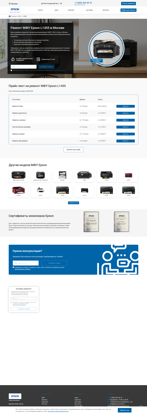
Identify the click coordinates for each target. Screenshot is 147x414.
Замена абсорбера (20, 141)
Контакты (106, 10)
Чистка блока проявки (21, 127)
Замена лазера (18, 134)
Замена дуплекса (19, 113)
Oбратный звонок (128, 10)
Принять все (124, 410)
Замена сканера (19, 120)
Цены (56, 10)
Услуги (40, 10)
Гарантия (71, 10)
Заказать (126, 106)
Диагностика (17, 106)
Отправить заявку (46, 67)
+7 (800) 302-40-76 (83, 3)
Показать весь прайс (73, 149)
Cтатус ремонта (128, 3)
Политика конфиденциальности (58, 411)
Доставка (89, 10)
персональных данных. (59, 70)
